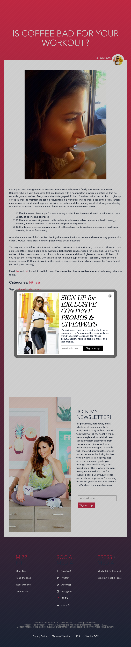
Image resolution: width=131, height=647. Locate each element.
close (110, 296)
